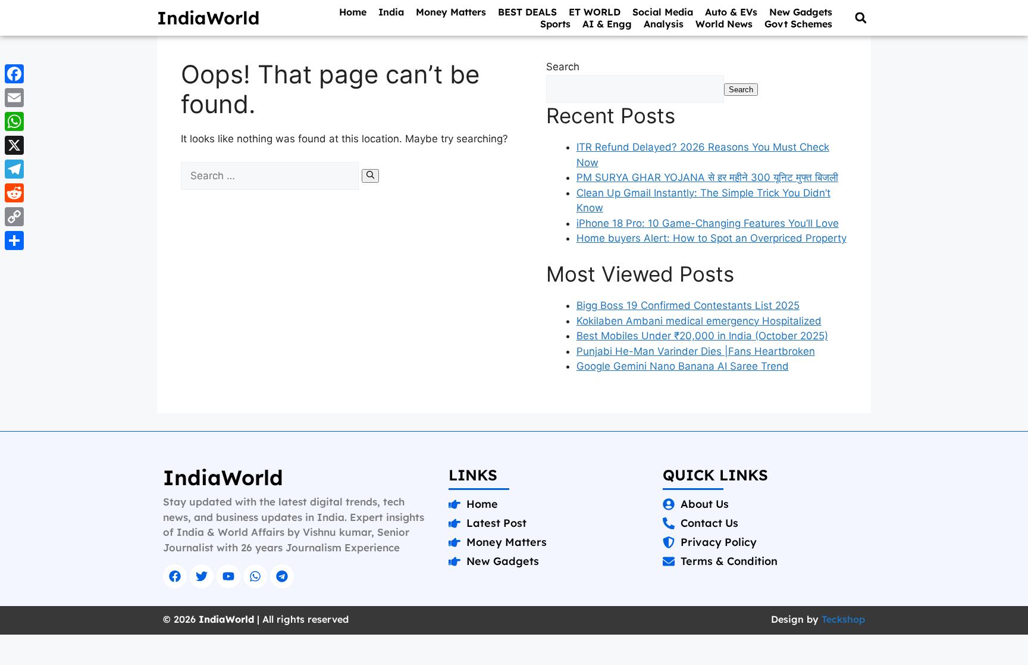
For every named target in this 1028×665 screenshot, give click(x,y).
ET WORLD (594, 12)
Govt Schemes (798, 24)
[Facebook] (175, 576)
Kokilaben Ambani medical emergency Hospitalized (699, 321)
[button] (860, 18)
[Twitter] (202, 576)
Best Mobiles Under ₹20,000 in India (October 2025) (702, 336)
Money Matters (451, 12)
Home (352, 12)
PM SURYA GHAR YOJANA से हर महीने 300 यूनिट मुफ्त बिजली (707, 177)
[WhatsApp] (14, 121)
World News (724, 24)
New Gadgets (800, 12)
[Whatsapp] (255, 576)
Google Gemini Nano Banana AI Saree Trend (682, 366)
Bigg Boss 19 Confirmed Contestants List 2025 (688, 305)
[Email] (14, 98)
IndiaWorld (208, 18)
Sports (555, 24)
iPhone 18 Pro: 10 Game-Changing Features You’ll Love (707, 223)
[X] (14, 145)
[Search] (370, 175)
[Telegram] (282, 576)
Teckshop (843, 619)
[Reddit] (14, 193)
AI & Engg (607, 24)
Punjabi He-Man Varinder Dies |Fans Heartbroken (695, 351)
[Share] (14, 240)
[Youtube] (228, 576)
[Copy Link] (14, 217)
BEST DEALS (527, 12)
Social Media (662, 12)
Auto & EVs (731, 12)
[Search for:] (271, 176)
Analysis (664, 24)
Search (562, 67)
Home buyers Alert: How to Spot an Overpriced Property (711, 238)
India (391, 12)
